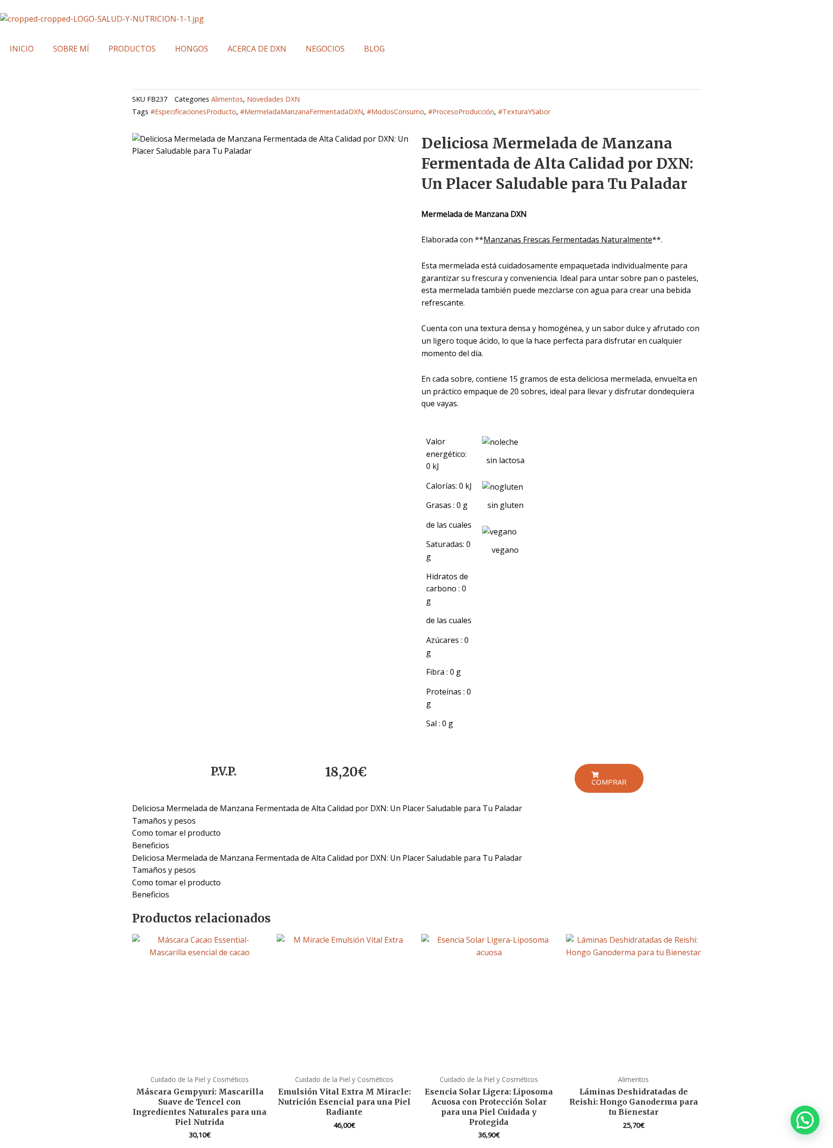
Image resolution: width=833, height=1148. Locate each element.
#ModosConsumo (395, 111)
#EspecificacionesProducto (193, 111)
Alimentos (227, 99)
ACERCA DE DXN (257, 48)
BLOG (374, 48)
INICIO (22, 48)
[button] (805, 1120)
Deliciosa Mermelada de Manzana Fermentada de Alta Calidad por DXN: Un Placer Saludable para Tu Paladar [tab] (327, 808)
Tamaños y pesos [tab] (164, 820)
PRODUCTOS (132, 48)
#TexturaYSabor (524, 111)
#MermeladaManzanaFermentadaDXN (301, 111)
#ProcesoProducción (461, 111)
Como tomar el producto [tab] (176, 833)
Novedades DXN (273, 99)
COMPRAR (609, 782)
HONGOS (191, 48)
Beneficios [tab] (150, 845)
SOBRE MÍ (71, 48)
